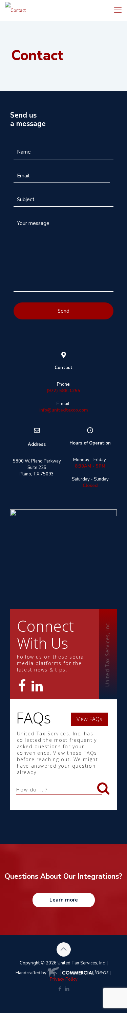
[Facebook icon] (60, 988)
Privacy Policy (64, 979)
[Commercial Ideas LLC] (77, 973)
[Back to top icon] (64, 949)
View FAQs (89, 719)
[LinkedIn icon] (67, 988)
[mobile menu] (118, 10)
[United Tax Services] (15, 10)
